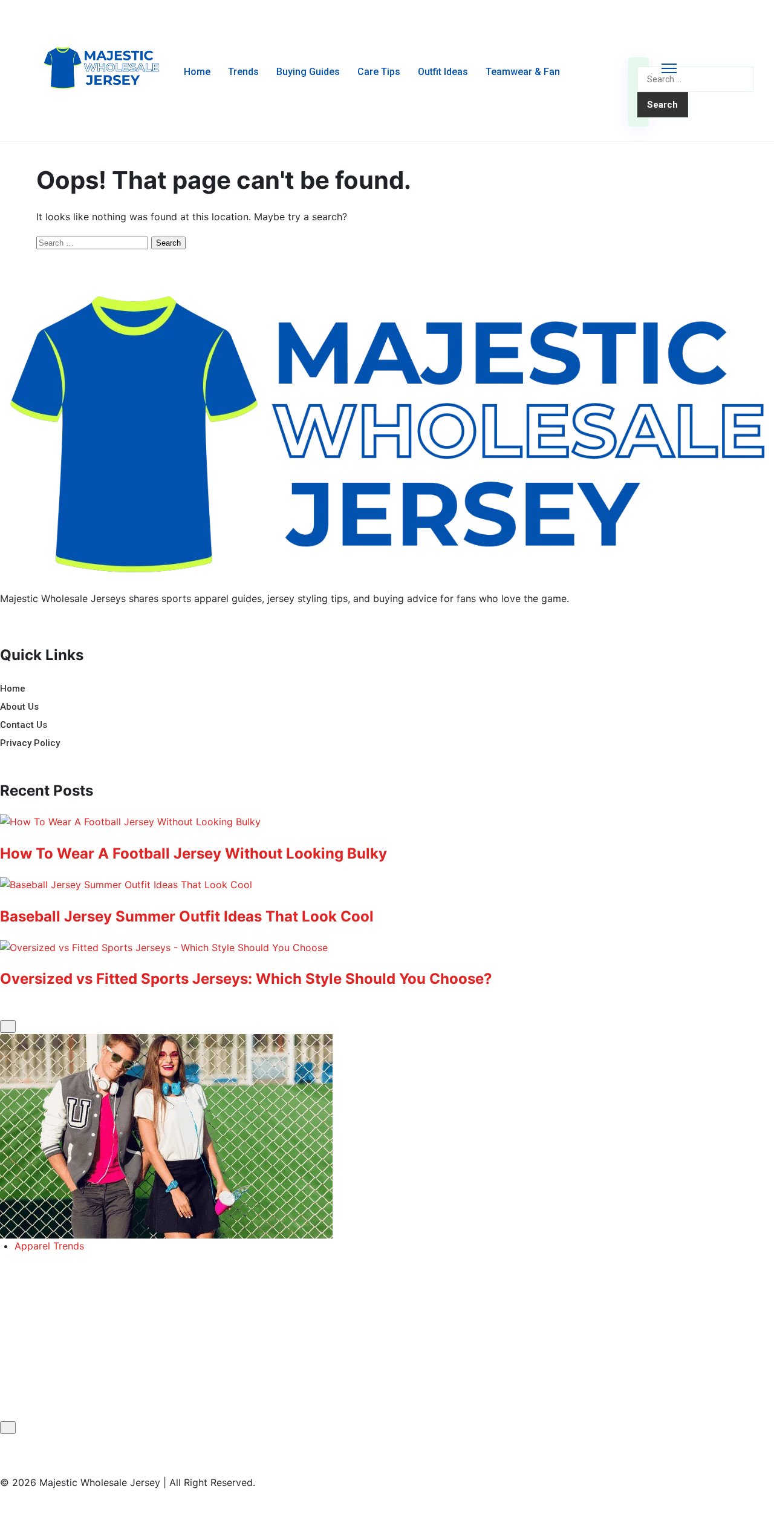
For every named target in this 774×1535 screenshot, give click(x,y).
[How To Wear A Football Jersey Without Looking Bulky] (387, 822)
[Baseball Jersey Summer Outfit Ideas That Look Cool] (387, 885)
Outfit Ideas (443, 71)
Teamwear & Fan (523, 71)
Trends (243, 71)
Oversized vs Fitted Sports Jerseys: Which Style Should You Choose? (246, 978)
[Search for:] (695, 79)
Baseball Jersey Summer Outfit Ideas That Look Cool (187, 916)
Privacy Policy (30, 743)
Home (197, 71)
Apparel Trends (49, 1246)
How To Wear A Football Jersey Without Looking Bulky (193, 853)
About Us (19, 706)
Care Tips (378, 71)
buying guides (308, 71)
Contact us (23, 724)
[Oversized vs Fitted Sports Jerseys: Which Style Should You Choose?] (387, 948)
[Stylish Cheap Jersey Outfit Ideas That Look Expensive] (387, 1136)
